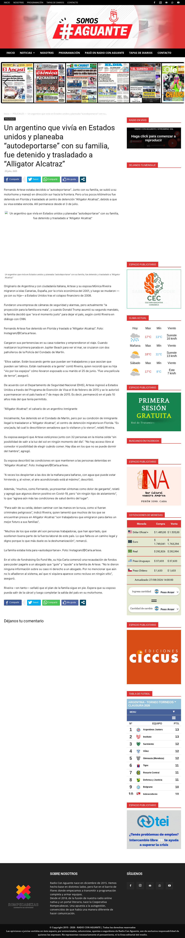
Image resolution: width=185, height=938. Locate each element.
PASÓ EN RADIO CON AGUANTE (104, 52)
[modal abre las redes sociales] (83, 179)
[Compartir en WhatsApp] (51, 179)
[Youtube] (178, 2)
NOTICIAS (26, 52)
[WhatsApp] (172, 2)
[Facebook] (154, 2)
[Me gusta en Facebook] (69, 179)
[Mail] (166, 2)
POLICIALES (18, 113)
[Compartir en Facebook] (13, 179)
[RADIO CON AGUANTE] (92, 26)
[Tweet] (34, 179)
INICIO (7, 2)
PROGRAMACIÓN (35, 2)
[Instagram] (160, 2)
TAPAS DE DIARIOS (55, 2)
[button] (5, 83)
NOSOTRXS (18, 2)
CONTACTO (72, 2)
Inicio (6, 113)
